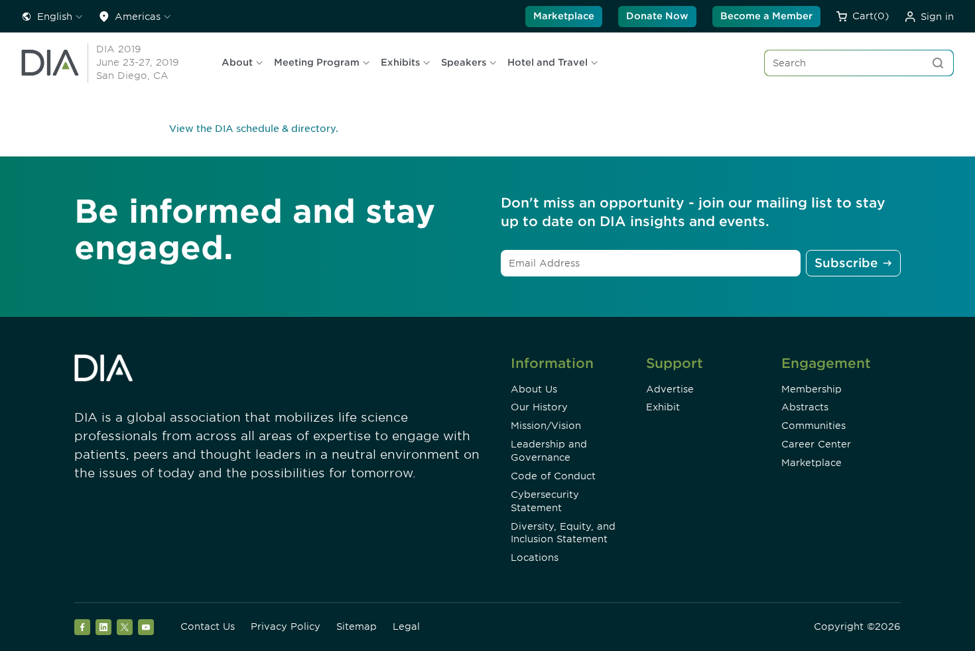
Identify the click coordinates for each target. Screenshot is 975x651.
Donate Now (657, 16)
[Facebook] (82, 627)
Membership (811, 389)
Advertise (670, 389)
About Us (534, 389)
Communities (813, 425)
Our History (539, 407)
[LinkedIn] (103, 627)
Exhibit (663, 407)
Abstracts (804, 407)
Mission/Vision (546, 425)
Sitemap (356, 626)
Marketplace (563, 16)
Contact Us (207, 626)
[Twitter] (125, 627)
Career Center (816, 444)
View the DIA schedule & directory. (253, 128)
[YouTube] (146, 627)
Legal (406, 626)
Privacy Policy (285, 626)
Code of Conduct (553, 476)
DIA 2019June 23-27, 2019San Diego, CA (137, 62)
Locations (534, 557)
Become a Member (766, 16)
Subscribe (846, 263)
